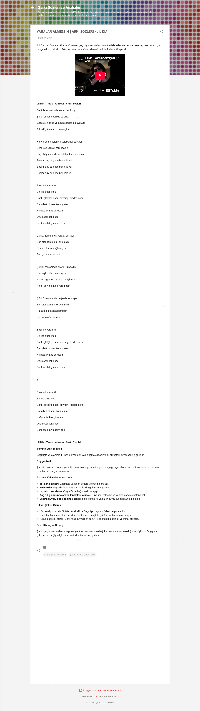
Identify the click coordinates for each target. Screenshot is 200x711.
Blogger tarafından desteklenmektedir (101, 690)
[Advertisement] (100, 655)
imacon (96, 696)
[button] (161, 32)
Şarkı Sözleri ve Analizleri (59, 7)
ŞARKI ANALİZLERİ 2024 (82, 554)
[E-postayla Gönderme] (45, 548)
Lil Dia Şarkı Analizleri (55, 554)
